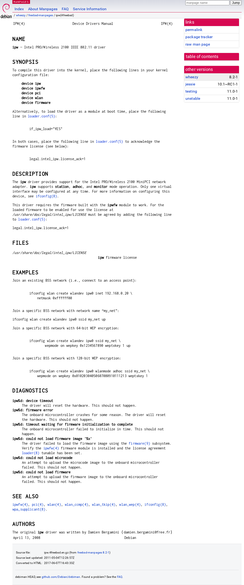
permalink (193, 29)
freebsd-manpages (40, 15)
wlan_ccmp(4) (76, 504)
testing (191, 91)
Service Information (90, 9)
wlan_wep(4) (130, 504)
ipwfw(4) (51, 448)
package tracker (199, 37)
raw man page (197, 44)
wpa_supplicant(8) (29, 509)
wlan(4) (54, 504)
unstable (192, 98)
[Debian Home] (6, 9)
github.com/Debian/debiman (61, 577)
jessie (190, 84)
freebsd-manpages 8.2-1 (93, 552)
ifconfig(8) (46, 196)
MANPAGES (21, 1)
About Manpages (42, 9)
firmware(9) (139, 443)
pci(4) (38, 504)
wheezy (21, 15)
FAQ (65, 9)
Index (19, 9)
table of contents (202, 56)
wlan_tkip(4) (103, 504)
